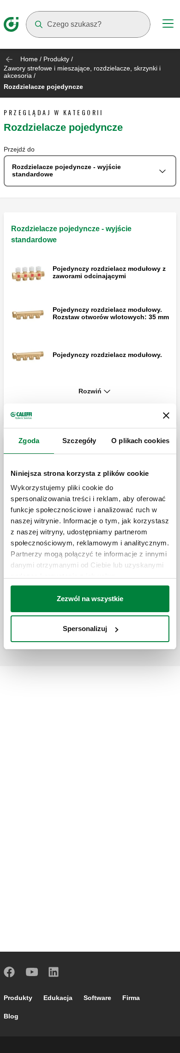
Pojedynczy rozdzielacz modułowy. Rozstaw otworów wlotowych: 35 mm (111, 313)
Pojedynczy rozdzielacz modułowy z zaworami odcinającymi (109, 272)
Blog (11, 1016)
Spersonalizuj (85, 628)
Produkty (56, 59)
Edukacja (57, 997)
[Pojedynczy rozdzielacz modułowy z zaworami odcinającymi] (28, 273)
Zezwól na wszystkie (90, 599)
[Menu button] (168, 25)
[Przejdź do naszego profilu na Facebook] (10, 971)
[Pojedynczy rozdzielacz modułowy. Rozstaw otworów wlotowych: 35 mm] (28, 314)
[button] (90, 391)
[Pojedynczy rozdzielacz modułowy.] (28, 355)
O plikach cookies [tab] (140, 441)
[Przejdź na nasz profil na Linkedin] (54, 971)
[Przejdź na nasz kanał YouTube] (32, 971)
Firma (131, 997)
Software (97, 997)
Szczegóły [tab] (79, 441)
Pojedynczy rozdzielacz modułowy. (107, 354)
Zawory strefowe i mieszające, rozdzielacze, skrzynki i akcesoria (82, 71)
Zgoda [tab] (28, 441)
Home (29, 59)
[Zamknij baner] (166, 415)
